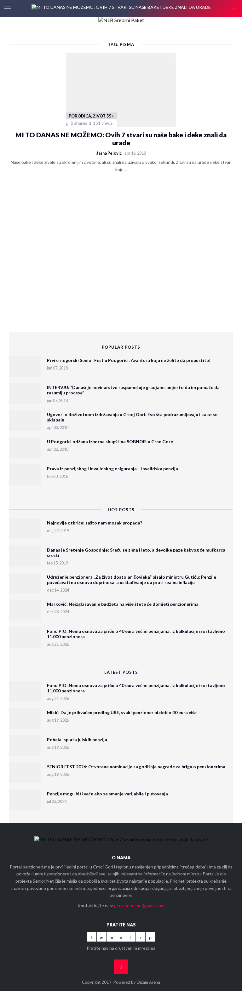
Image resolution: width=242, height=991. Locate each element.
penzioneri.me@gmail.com (139, 905)
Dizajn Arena (148, 982)
